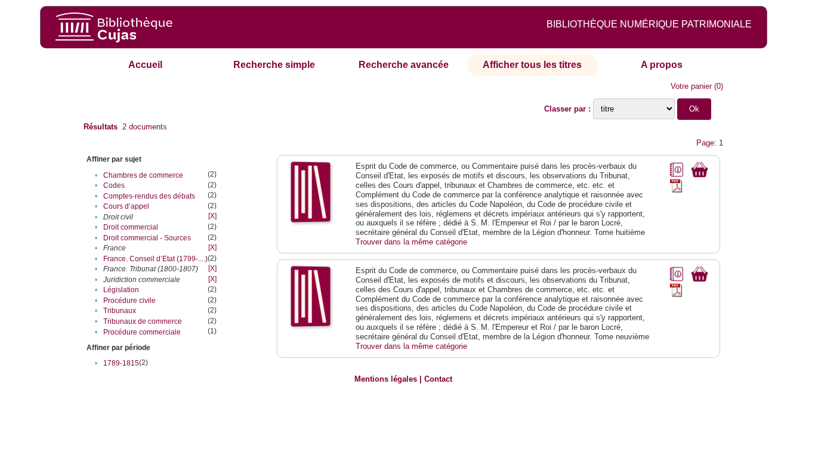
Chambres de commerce (143, 175)
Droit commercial (130, 227)
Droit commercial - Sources (147, 238)
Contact (438, 379)
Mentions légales (385, 379)
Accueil (145, 65)
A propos (662, 65)
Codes (114, 185)
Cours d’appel (126, 206)
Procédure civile (129, 300)
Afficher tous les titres (532, 65)
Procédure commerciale (142, 332)
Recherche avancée (404, 65)
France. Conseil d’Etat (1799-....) (155, 259)
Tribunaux (119, 311)
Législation (121, 290)
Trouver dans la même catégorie (411, 241)
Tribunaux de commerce (142, 321)
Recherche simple (274, 65)
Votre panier (691, 86)
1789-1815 (121, 363)
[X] (212, 216)
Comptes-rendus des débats (149, 196)
